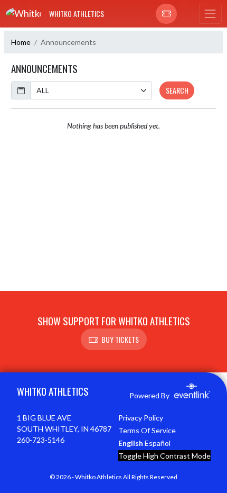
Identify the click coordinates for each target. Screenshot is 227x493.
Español (158, 443)
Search (177, 90)
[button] (166, 14)
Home (21, 42)
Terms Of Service (147, 430)
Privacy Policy (140, 417)
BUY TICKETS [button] (120, 339)
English (130, 443)
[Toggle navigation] (210, 14)
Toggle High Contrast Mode (164, 455)
